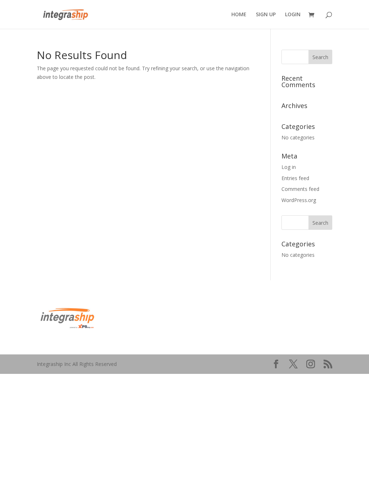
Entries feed (295, 178)
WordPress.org (298, 200)
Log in (288, 167)
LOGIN (293, 15)
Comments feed (300, 188)
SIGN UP (266, 15)
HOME (238, 15)
